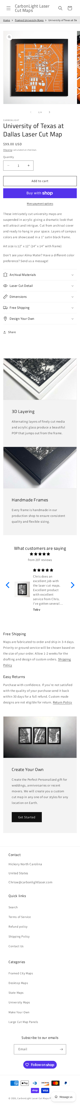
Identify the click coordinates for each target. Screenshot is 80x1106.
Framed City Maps (21, 973)
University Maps (19, 1002)
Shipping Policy (19, 936)
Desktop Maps (18, 983)
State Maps (16, 993)
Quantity (8, 157)
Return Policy (62, 702)
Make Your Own (19, 1012)
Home (6, 20)
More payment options (40, 203)
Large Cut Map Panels (23, 1022)
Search (13, 907)
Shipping (7, 149)
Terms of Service (20, 917)
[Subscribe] (61, 1049)
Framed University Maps (29, 20)
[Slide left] (30, 112)
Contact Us (16, 946)
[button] (8, 8)
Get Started (26, 817)
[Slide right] (49, 112)
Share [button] (12, 332)
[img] (40, 554)
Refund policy (18, 926)
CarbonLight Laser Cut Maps (33, 1098)
